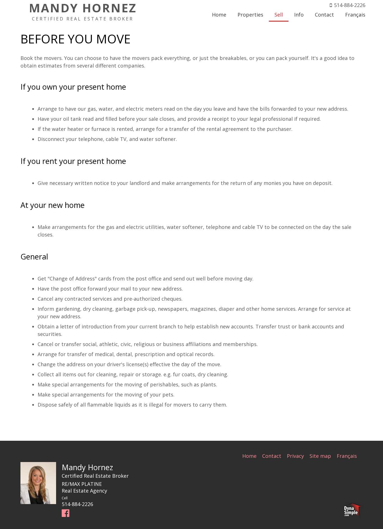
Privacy (295, 456)
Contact (271, 456)
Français (347, 456)
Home (249, 456)
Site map (320, 456)
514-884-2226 (349, 5)
